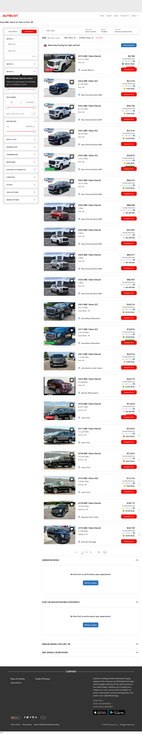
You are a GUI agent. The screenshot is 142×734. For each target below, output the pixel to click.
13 (99, 552)
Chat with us (16, 682)
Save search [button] (29, 31)
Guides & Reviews (42, 678)
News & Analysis (18, 678)
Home (102, 15)
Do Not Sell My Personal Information (46, 724)
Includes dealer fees (128, 59)
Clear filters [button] (12, 31)
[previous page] (76, 552)
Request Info (129, 69)
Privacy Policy (27, 724)
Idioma (16, 718)
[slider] (7, 89)
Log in (43, 718)
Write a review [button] (91, 583)
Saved (116, 15)
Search (109, 15)
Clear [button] (34, 56)
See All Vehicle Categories (103, 707)
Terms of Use (15, 724)
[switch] (32, 113)
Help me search (128, 45)
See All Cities (98, 700)
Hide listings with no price (15, 114)
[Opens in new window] (100, 712)
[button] (21, 44)
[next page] (105, 552)
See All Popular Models (102, 703)
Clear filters (99, 37)
